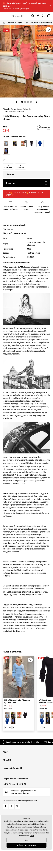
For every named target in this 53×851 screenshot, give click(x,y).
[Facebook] (5, 806)
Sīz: (4, 159)
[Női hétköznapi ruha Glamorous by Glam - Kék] (7, 715)
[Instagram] (17, 806)
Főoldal (6, 109)
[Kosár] (48, 16)
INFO (32, 836)
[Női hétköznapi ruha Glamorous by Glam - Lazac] (19, 715)
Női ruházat (16, 109)
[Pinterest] (11, 806)
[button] (50, 5)
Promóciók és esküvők (14, 111)
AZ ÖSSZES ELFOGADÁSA (26, 845)
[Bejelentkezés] (38, 16)
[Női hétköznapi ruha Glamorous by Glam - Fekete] (25, 715)
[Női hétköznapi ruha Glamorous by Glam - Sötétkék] (13, 715)
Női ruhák (27, 109)
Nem (26, 840)
